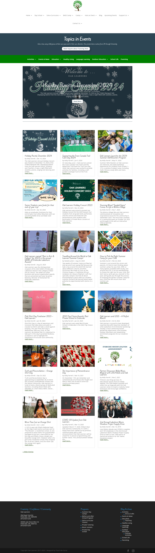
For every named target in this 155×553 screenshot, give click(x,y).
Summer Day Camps (86, 513)
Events (81, 91)
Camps (78, 15)
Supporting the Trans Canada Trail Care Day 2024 (76, 156)
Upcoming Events (110, 15)
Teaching (128, 520)
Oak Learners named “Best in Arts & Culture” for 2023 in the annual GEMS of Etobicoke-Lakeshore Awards (39, 259)
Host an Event (90, 15)
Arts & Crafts (129, 514)
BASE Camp (67, 15)
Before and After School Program (88, 517)
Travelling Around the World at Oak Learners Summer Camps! (76, 257)
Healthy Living (68, 59)
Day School (38, 15)
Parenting (124, 59)
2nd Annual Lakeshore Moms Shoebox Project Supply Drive (112, 423)
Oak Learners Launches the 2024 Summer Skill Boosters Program (113, 156)
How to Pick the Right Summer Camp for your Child (112, 257)
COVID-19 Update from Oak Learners (74, 421)
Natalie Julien (69, 261)
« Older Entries (28, 452)
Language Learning (83, 59)
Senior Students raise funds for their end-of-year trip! (39, 206)
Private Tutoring (87, 525)
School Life (114, 59)
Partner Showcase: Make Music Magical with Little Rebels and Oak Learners (114, 372)
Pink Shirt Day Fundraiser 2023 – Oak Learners (39, 317)
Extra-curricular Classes (87, 521)
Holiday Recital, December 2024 (77, 85)
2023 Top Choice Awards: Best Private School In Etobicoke (75, 317)
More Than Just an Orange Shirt (38, 422)
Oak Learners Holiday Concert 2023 (77, 205)
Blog (100, 15)
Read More (77, 101)
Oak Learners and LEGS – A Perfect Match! (114, 317)
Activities (30, 59)
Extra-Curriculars (53, 15)
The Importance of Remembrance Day (76, 371)
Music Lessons (87, 527)
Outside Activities (128, 534)
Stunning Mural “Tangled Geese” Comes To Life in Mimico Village (113, 206)
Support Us (123, 15)
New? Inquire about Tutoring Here (75, 49)
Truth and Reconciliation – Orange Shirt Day (39, 371)
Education (55, 59)
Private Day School (86, 531)
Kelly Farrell (60, 91)
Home (28, 15)
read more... (29, 173)
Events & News (43, 59)
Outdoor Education (99, 59)
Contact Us (76, 23)
